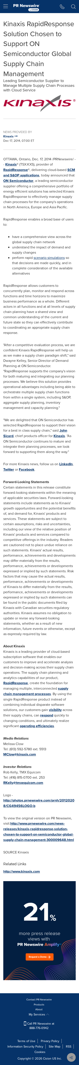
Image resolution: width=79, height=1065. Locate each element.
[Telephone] (62, 6)
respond (46, 715)
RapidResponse (15, 169)
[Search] (73, 6)
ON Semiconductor (18, 180)
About (39, 1009)
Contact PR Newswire (39, 999)
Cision (47, 1058)
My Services (37, 1014)
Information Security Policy (25, 1046)
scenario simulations (49, 257)
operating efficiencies (37, 725)
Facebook (26, 469)
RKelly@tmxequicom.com (23, 782)
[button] (39, 103)
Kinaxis (11, 164)
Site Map (54, 1046)
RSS (68, 1046)
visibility (55, 709)
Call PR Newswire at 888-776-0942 (40, 1025)
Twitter (8, 469)
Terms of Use (26, 1041)
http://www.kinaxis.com (21, 871)
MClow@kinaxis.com (19, 754)
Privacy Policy (50, 1041)
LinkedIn (66, 464)
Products (39, 1004)
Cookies (39, 1052)
